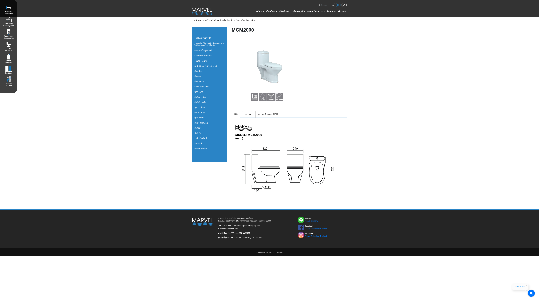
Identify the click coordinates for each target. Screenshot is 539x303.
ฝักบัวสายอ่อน (200, 97)
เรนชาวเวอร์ (199, 112)
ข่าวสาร (342, 11)
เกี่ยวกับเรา (271, 11)
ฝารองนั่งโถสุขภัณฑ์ (203, 50)
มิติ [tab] (236, 114)
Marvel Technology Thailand (316, 228)
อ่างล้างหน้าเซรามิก (203, 56)
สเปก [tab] (248, 114)
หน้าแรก (259, 11)
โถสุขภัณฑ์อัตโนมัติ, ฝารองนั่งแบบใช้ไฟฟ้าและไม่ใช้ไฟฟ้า (209, 44)
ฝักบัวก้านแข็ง (200, 102)
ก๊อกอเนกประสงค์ (201, 87)
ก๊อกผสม (197, 76)
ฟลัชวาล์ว (198, 92)
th (338, 5)
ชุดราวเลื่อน (199, 107)
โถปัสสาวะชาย (200, 61)
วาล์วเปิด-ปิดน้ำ (201, 138)
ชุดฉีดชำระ (199, 118)
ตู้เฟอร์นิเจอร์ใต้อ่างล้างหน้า (206, 66)
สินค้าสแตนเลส (201, 123)
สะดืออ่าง (198, 128)
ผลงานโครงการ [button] (315, 11)
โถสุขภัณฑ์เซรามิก (202, 38)
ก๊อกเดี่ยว (198, 71)
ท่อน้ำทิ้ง (198, 133)
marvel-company (311, 221)
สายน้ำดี (198, 143)
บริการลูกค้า (299, 11)
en (344, 5)
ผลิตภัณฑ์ (284, 11)
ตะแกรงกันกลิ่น (201, 149)
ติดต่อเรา (331, 11)
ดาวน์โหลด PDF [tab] (268, 114)
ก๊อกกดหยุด (199, 81)
